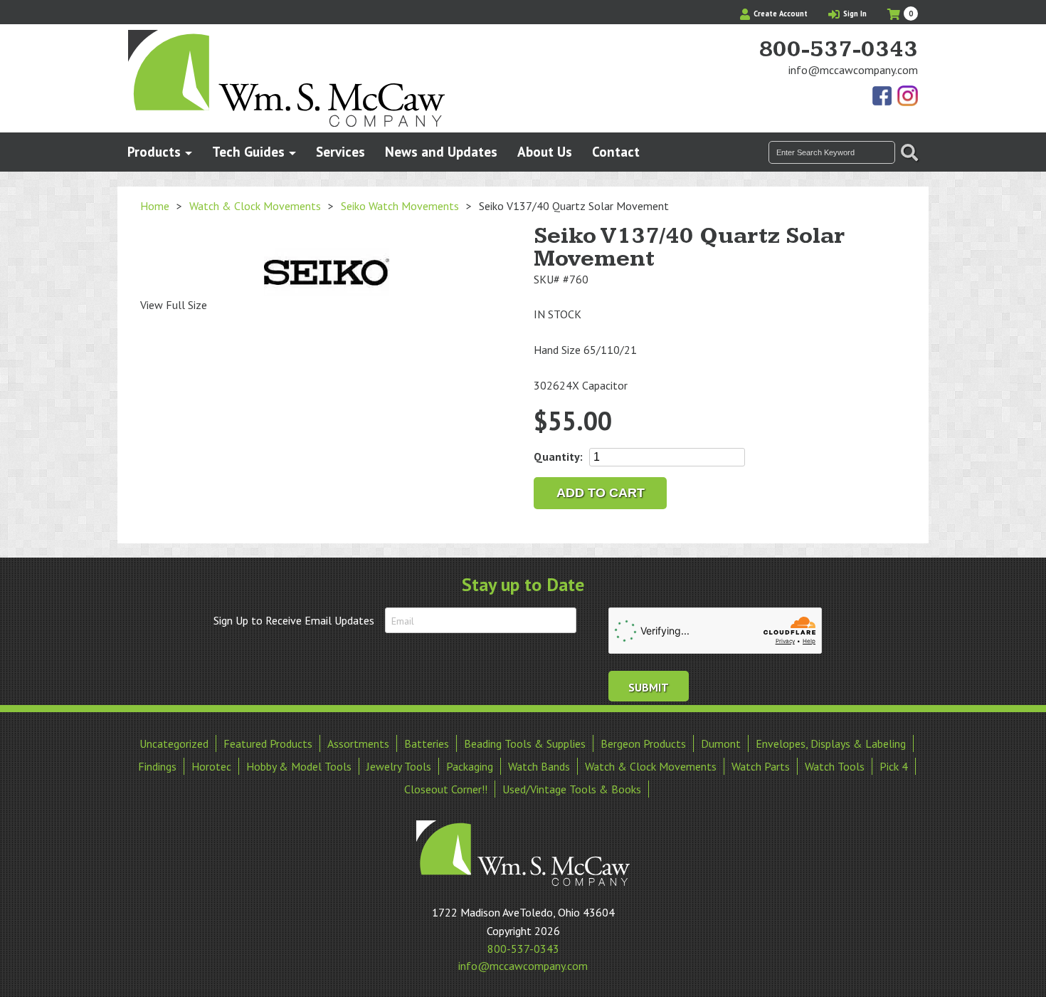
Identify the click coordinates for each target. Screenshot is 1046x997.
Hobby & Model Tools (299, 766)
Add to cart (600, 493)
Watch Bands (539, 766)
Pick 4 (893, 766)
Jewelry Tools (398, 766)
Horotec (211, 766)
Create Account (779, 14)
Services (340, 151)
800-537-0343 (838, 49)
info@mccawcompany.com (853, 70)
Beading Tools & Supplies (525, 743)
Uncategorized (173, 743)
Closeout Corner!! (445, 789)
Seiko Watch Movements (400, 206)
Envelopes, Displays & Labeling (831, 743)
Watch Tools (835, 766)
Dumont (721, 743)
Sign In (854, 14)
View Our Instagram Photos (907, 97)
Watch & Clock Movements (255, 206)
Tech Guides (248, 151)
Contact (616, 151)
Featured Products (267, 743)
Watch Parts (760, 766)
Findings (157, 766)
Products (154, 151)
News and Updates (441, 151)
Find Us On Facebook (883, 97)
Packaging (469, 766)
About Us (544, 151)
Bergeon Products (643, 743)
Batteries (426, 743)
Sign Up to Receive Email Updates (293, 620)
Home (154, 206)
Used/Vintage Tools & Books (571, 789)
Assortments (358, 743)
